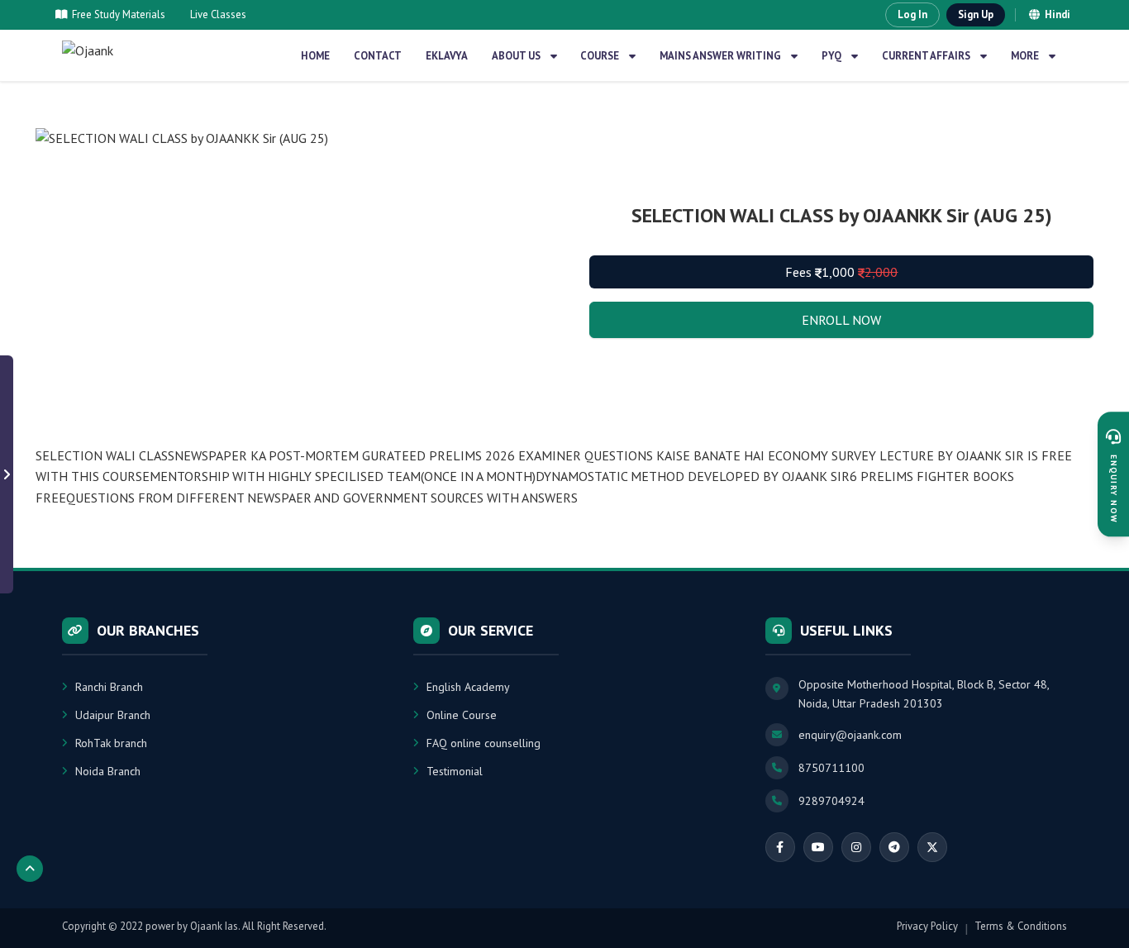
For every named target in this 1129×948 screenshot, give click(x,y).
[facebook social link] (780, 847)
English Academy (468, 686)
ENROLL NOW (841, 320)
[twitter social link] (932, 847)
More (1025, 56)
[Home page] (108, 55)
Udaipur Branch (112, 714)
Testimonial (454, 771)
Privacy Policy (927, 926)
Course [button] (599, 56)
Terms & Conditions (1020, 926)
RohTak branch (111, 743)
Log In (912, 14)
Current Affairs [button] (926, 56)
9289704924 (831, 800)
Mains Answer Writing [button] (720, 56)
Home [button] (315, 56)
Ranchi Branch (109, 686)
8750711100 (831, 767)
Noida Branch (108, 771)
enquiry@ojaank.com (850, 734)
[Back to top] (30, 868)
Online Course (461, 714)
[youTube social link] (818, 847)
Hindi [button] (1057, 14)
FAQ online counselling (483, 743)
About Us (516, 56)
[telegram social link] (894, 847)
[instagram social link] (856, 847)
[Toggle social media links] (6, 474)
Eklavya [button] (447, 56)
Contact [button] (378, 56)
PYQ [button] (831, 56)
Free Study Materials (118, 14)
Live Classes (218, 14)
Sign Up (975, 14)
